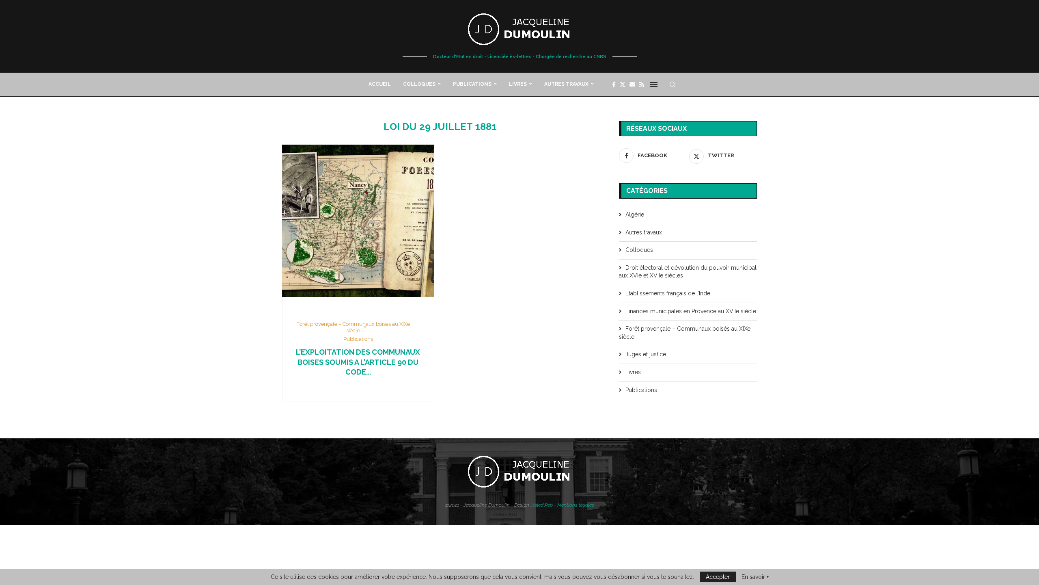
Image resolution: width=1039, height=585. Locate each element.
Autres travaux (566, 84)
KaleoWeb (542, 505)
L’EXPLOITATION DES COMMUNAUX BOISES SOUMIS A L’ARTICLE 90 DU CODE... (358, 362)
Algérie (634, 214)
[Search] (672, 84)
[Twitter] (622, 84)
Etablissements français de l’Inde (667, 293)
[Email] (632, 84)
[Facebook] (614, 84)
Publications (472, 84)
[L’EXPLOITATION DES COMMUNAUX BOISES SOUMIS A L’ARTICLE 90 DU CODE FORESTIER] (358, 221)
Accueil (380, 84)
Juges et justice (645, 354)
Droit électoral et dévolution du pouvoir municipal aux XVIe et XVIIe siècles (688, 271)
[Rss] (641, 84)
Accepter (718, 577)
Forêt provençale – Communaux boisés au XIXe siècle (684, 332)
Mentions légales (575, 505)
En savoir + (755, 577)
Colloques (419, 84)
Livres (518, 84)
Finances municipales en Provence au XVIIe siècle (690, 311)
